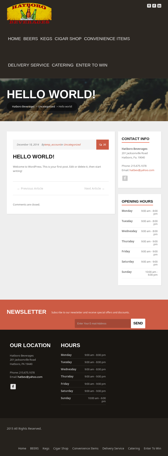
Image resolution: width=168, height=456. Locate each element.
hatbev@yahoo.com (141, 170)
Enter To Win (91, 65)
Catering (63, 65)
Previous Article (30, 188)
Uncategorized (46, 106)
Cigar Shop (68, 38)
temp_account (52, 144)
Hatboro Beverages (23, 106)
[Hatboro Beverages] (29, 12)
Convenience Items (107, 38)
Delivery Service (28, 65)
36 (104, 144)
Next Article (94, 188)
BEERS (30, 38)
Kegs (46, 38)
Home (14, 38)
